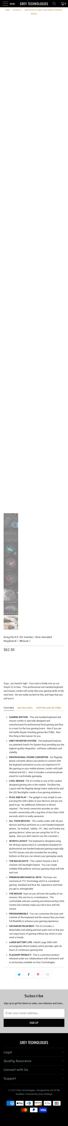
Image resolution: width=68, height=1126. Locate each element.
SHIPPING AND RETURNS (48, 708)
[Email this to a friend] (47, 974)
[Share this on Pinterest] (38, 974)
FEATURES (9, 708)
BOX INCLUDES (25, 708)
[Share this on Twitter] (19, 974)
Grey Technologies (34, 3)
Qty (6, 656)
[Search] (55, 3)
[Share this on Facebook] (29, 974)
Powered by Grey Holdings (39, 1094)
